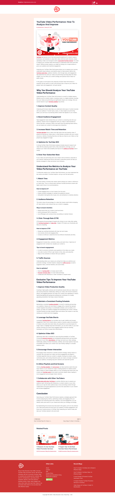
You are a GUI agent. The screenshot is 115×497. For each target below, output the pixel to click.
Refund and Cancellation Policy (54, 475)
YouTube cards (47, 372)
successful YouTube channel (65, 60)
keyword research (47, 338)
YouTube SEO (45, 271)
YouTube (39, 57)
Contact (48, 469)
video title (53, 223)
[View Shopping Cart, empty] (93, 3)
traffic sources (66, 262)
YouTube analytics (53, 101)
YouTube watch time (42, 73)
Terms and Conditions (51, 476)
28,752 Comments (41, 451)
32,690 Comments (62, 451)
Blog (47, 451)
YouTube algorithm (41, 132)
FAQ (47, 471)
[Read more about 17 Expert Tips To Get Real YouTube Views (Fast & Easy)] (68, 438)
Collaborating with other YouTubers (46, 381)
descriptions (52, 340)
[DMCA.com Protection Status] (49, 479)
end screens (56, 367)
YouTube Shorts (46, 320)
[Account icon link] (96, 3)
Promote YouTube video (44, 272)
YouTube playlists (45, 367)
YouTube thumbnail (43, 223)
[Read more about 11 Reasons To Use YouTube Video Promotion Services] (47, 438)
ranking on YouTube (68, 148)
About (47, 468)
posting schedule (53, 304)
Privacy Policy (49, 473)
